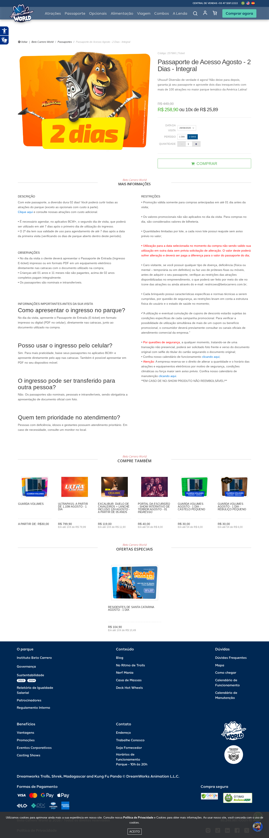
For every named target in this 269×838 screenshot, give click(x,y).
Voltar (24, 41)
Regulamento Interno (33, 708)
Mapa (219, 665)
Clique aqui (25, 212)
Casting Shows (28, 755)
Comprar (34, 530)
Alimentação (122, 14)
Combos (161, 14)
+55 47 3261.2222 (228, 3)
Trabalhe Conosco (130, 740)
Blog (119, 658)
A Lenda (180, 14)
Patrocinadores (29, 700)
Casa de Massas (129, 680)
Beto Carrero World (43, 41)
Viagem (143, 14)
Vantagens (25, 733)
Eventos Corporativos (34, 748)
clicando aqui (210, 356)
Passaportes (65, 41)
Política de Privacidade (138, 817)
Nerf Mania (124, 673)
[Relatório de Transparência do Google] (209, 798)
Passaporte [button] (75, 14)
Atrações (53, 14)
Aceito (134, 831)
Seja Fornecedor (129, 748)
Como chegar (225, 673)
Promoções (26, 740)
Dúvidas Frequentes (231, 658)
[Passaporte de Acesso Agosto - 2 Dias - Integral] (84, 101)
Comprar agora (239, 13)
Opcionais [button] (98, 14)
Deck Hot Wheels (129, 688)
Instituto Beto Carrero (34, 658)
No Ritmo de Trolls (130, 665)
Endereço (123, 733)
